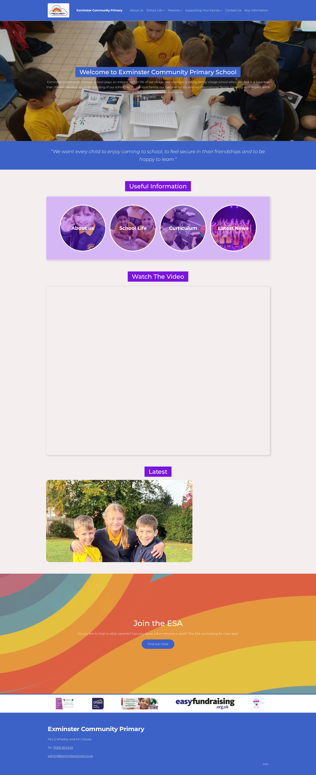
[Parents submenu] (181, 10)
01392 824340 (63, 748)
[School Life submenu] (164, 10)
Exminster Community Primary (99, 10)
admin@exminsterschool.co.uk (70, 756)
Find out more (158, 644)
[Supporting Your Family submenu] (221, 10)
